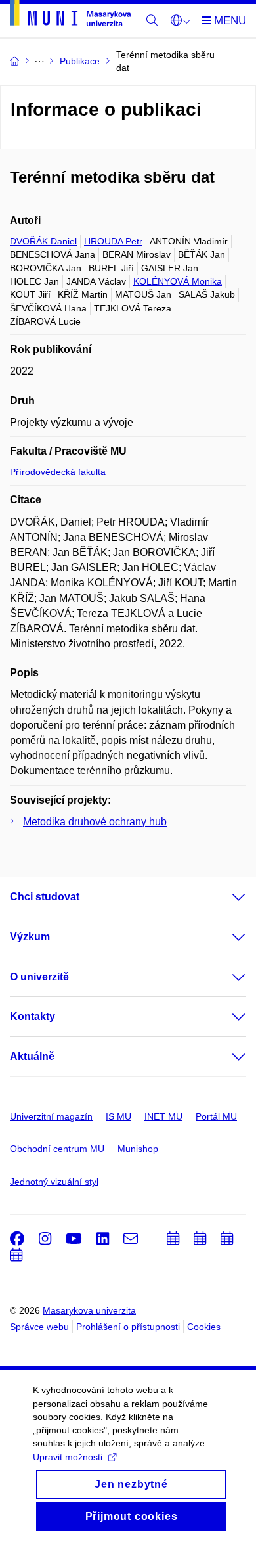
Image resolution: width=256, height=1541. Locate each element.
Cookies (204, 1327)
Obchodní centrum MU (57, 1148)
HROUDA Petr (113, 241)
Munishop (137, 1148)
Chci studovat (44, 896)
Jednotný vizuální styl (54, 1181)
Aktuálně (32, 1056)
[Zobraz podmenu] (225, 897)
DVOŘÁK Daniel (43, 241)
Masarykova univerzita (89, 1310)
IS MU (118, 1116)
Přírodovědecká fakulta (58, 472)
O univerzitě (39, 976)
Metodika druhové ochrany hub (95, 821)
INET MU (163, 1116)
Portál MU (216, 1116)
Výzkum (30, 936)
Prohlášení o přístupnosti (128, 1327)
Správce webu (39, 1327)
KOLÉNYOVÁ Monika (177, 281)
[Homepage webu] (70, 15)
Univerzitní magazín (51, 1116)
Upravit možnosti (67, 1457)
